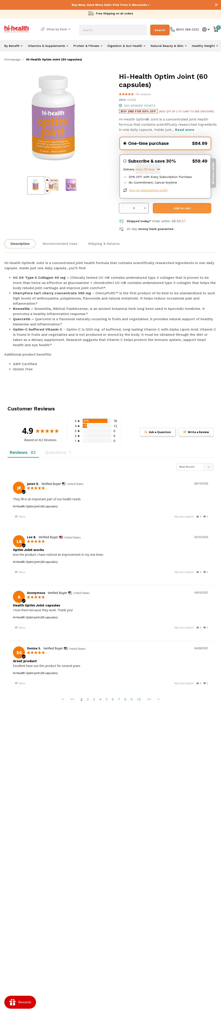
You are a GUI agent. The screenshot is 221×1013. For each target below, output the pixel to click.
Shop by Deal (57, 29)
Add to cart (182, 208)
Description (20, 244)
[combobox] (113, 30)
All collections (13, 46)
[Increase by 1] (146, 205)
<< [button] (72, 699)
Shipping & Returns (104, 244)
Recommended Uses (60, 244)
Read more (184, 130)
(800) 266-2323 (187, 29)
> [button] (158, 699)
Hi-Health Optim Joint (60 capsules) (35, 506)
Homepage (12, 59)
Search (160, 30)
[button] (198, 516)
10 (139, 699)
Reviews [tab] (18, 452)
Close (216, 4)
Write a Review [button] (198, 432)
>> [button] (149, 699)
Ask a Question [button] (160, 432)
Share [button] (21, 516)
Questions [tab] (55, 452)
